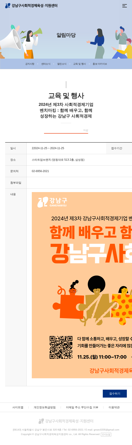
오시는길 (106, 434)
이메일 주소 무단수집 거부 (82, 407)
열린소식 (61, 63)
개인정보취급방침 (45, 407)
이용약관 (114, 407)
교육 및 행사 (79, 63)
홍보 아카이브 (100, 63)
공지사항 (29, 63)
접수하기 (114, 393)
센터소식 (45, 63)
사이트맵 (17, 407)
